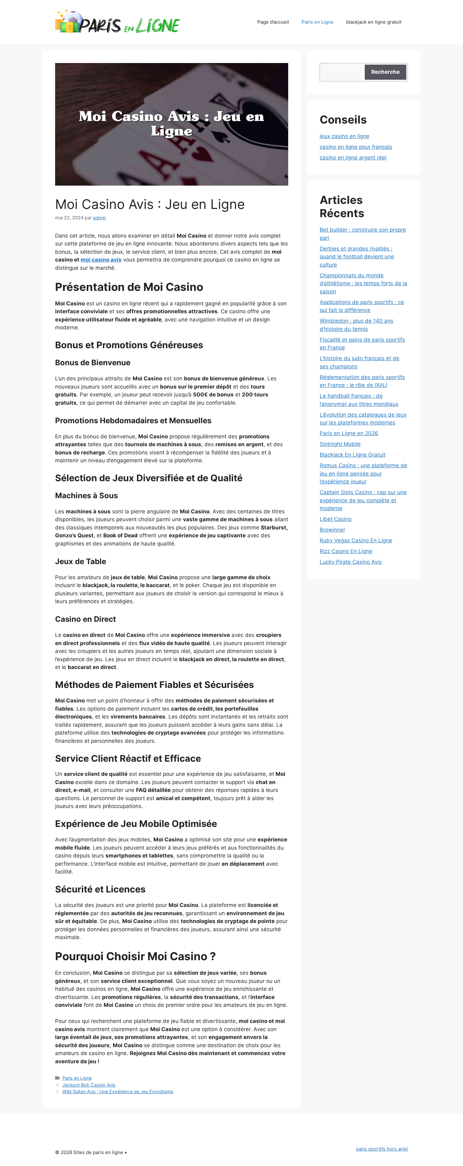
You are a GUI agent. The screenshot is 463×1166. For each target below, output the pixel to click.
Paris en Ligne (318, 22)
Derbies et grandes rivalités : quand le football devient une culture (357, 256)
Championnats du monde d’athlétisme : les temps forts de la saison (363, 283)
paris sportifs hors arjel (382, 1149)
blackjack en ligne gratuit (374, 22)
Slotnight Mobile (340, 444)
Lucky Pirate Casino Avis (351, 562)
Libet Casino (336, 519)
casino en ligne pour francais (356, 147)
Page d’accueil (273, 22)
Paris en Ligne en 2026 (349, 433)
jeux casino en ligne (344, 136)
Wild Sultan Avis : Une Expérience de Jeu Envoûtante (117, 1091)
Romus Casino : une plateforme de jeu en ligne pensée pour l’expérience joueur (363, 473)
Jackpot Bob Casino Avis (89, 1085)
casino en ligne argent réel (353, 157)
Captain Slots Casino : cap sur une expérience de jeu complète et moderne (363, 500)
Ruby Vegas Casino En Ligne (356, 540)
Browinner (332, 530)
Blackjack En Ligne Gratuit (353, 455)
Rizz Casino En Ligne (346, 551)
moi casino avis (101, 260)
